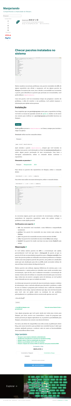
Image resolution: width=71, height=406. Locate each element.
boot (61, 376)
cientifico (34, 379)
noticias (48, 387)
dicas (61, 379)
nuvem (59, 387)
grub (51, 382)
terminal (63, 393)
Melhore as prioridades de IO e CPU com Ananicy (31, 342)
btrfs (65, 376)
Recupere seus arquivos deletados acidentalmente (31, 337)
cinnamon (40, 379)
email (43, 382)
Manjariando (25, 20)
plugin (40, 390)
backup (50, 376)
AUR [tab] (35, 164)
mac (58, 385)
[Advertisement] (38, 36)
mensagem (31, 387)
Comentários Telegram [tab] (27, 353)
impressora (31, 385)
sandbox (62, 390)
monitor (37, 387)
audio (46, 376)
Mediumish (60, 400)
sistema (17, 302)
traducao (37, 395)
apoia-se (45, 114)
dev (57, 379)
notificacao (54, 387)
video (46, 395)
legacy (48, 385)
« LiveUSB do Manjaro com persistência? (22, 308)
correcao (53, 379)
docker (29, 382)
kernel (44, 385)
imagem (65, 382)
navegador (43, 387)
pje (37, 390)
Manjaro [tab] (18, 139)
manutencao (63, 385)
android (37, 376)
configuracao (46, 379)
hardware (56, 382)
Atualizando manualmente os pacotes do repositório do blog (34, 338)
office (64, 387)
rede (58, 390)
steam (49, 393)
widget (50, 395)
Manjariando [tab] (28, 164)
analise (32, 376)
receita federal (52, 390)
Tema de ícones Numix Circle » (53, 307)
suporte (54, 393)
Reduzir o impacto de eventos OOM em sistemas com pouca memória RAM (38, 343)
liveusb (53, 385)
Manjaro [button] (18, 124)
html (61, 382)
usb (42, 395)
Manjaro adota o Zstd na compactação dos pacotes (31, 340)
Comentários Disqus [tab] (49, 353)
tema (59, 393)
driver (34, 382)
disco (65, 379)
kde (40, 385)
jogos (37, 385)
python (45, 390)
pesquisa (33, 390)
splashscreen (44, 393)
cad (29, 379)
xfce (58, 395)
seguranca (32, 393)
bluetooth (56, 376)
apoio (42, 376)
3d (29, 376)
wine (54, 395)
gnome (46, 382)
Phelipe (66, 400)
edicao (38, 382)
